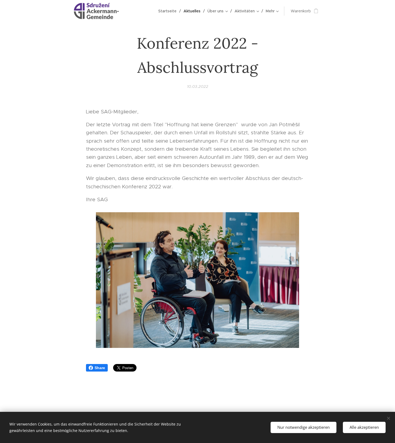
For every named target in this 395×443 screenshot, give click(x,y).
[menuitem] (169, 11)
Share (100, 368)
